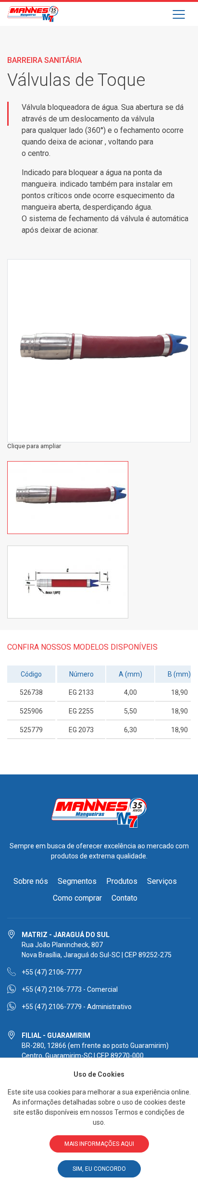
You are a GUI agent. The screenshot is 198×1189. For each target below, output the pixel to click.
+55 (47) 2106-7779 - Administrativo (77, 1007)
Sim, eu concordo (99, 1168)
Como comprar (77, 898)
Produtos (121, 881)
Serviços (162, 881)
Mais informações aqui (99, 1144)
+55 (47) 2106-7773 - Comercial (70, 989)
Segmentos (77, 881)
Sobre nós (30, 881)
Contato (124, 898)
